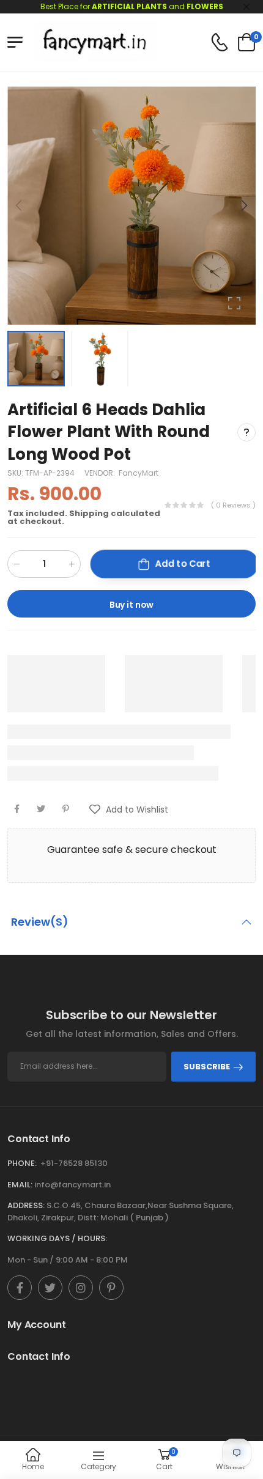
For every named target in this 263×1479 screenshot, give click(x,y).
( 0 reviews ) (233, 505)
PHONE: (22, 1163)
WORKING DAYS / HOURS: (57, 1238)
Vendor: (100, 473)
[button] (243, 205)
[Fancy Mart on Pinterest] (111, 1287)
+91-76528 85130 (74, 1163)
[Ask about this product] (246, 431)
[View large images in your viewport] (234, 303)
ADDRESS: (26, 1205)
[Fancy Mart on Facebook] (19, 1287)
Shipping (89, 513)
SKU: (16, 473)
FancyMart (138, 473)
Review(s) (40, 921)
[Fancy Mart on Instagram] (81, 1287)
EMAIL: (19, 1184)
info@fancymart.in (72, 1184)
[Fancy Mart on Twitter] (50, 1287)
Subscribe (206, 1066)
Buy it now (131, 605)
